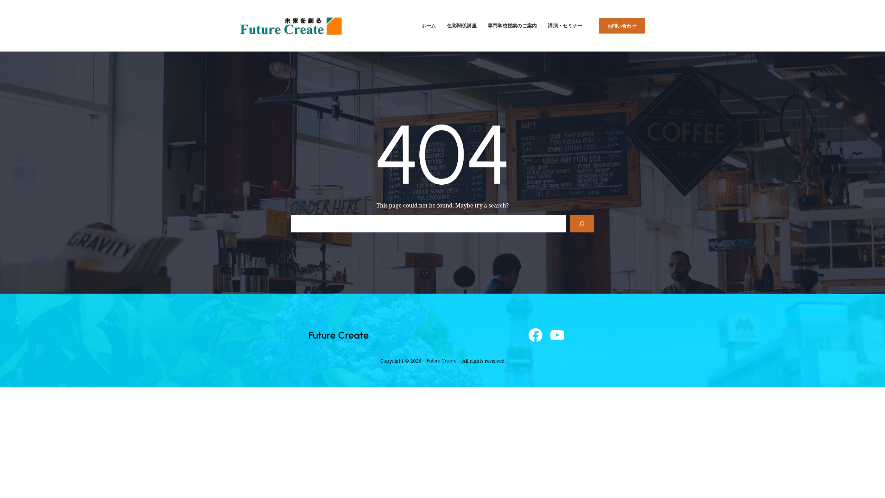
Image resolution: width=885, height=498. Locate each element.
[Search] (582, 223)
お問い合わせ (621, 25)
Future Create (338, 335)
